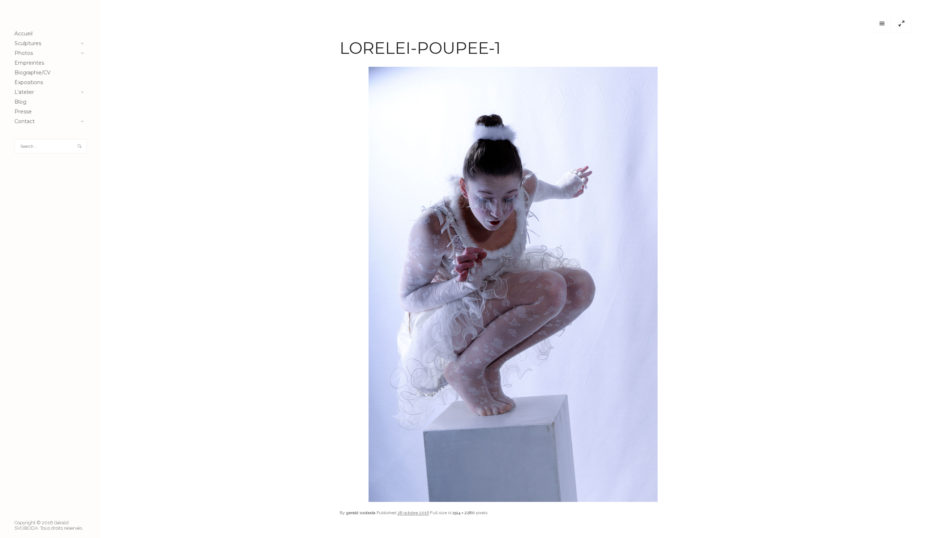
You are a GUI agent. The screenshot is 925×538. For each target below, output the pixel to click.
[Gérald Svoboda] (50, 14)
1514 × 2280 (463, 512)
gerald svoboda (360, 512)
